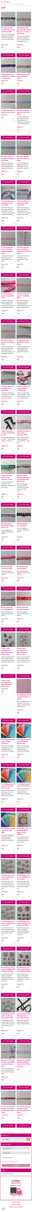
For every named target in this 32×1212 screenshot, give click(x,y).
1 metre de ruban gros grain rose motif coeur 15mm (7, 296)
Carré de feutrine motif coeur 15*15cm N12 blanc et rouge (23, 741)
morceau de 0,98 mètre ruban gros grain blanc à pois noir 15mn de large (8, 1063)
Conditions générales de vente (16, 1206)
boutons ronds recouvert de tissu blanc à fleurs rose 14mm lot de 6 (22, 651)
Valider (16, 1165)
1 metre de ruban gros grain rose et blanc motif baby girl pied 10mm (7, 250)
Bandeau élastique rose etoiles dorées (6, 567)
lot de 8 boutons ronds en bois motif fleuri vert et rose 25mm (8, 923)
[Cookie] (3, 1208)
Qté (2, 47)
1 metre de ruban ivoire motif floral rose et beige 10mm (8, 388)
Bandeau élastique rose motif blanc (22, 567)
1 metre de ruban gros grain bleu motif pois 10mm (23, 158)
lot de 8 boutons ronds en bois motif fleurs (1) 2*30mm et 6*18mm (23, 923)
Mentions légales (16, 1202)
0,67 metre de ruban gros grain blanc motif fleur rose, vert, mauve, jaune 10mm (23, 31)
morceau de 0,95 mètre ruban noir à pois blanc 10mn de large (23, 1016)
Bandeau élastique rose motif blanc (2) (7, 608)
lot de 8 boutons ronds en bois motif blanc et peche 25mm (7, 877)
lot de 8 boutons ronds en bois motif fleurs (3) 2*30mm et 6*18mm (8, 969)
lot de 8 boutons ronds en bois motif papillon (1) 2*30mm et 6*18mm (24, 969)
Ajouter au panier (8, 55)
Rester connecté (8, 1157)
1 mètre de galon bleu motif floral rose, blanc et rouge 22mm (8, 76)
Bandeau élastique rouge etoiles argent (22, 608)
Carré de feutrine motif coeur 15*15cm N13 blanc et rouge (8, 786)
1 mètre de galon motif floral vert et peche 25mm (23, 76)
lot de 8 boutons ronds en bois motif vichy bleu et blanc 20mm (7, 1016)
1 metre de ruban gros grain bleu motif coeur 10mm (23, 112)
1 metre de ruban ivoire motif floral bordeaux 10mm (23, 342)
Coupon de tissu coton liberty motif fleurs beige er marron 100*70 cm (23, 831)
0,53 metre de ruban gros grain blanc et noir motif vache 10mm (8, 30)
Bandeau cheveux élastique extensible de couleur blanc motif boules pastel (23, 478)
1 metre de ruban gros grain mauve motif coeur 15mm (23, 203)
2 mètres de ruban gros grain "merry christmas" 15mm (23, 433)
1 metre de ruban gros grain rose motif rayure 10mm (8, 342)
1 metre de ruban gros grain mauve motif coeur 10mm (7, 203)
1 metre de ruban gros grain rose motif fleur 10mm (23, 296)
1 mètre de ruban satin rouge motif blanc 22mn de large (23, 388)
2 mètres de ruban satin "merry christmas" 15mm (6, 477)
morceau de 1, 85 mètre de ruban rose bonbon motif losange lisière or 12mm (8, 1109)
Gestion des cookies (16, 1204)
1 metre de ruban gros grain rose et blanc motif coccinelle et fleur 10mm (23, 250)
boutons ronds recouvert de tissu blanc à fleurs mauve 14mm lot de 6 (7, 651)
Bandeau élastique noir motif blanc (22, 525)
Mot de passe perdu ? (14, 1161)
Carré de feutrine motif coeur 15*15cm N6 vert (23, 785)
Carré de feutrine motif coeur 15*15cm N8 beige (8, 830)
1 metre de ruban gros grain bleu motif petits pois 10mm (8, 158)
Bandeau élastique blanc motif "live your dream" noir (7, 526)
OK (28, 1139)
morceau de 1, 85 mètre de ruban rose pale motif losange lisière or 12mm (24, 1109)
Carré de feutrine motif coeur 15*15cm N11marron (8, 741)
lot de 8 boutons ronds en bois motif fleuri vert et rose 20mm (24, 877)
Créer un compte (5, 1161)
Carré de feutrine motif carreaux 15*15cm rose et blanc (23, 697)
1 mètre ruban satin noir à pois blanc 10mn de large (8, 433)
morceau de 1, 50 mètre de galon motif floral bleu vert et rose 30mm (23, 1062)
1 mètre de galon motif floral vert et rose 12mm (8, 111)
